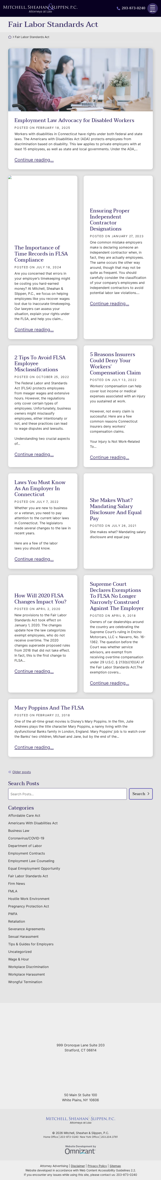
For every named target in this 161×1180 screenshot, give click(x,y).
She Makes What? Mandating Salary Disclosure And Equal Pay (116, 509)
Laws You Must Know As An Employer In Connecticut (40, 488)
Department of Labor (25, 846)
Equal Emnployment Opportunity (34, 868)
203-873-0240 (133, 8)
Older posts (21, 772)
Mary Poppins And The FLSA (49, 708)
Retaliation (16, 921)
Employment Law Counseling (31, 861)
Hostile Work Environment (28, 899)
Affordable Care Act (24, 815)
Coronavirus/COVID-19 (26, 838)
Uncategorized (20, 952)
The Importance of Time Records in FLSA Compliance (41, 254)
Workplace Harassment (26, 974)
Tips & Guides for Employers (30, 944)
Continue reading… (34, 159)
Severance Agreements (26, 929)
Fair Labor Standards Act (28, 876)
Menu (153, 11)
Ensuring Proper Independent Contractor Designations (110, 220)
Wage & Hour (18, 959)
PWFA (12, 914)
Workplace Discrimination (28, 967)
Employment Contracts (26, 853)
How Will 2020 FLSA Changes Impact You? (40, 598)
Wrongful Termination (25, 982)
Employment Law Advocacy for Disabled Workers (74, 120)
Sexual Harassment (23, 936)
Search (138, 794)
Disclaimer (78, 1166)
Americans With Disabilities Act (33, 823)
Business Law (18, 830)
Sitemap (115, 1166)
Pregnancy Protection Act (28, 906)
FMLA (12, 891)
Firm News (16, 883)
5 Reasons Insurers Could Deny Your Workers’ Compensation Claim (115, 363)
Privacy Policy (97, 1166)
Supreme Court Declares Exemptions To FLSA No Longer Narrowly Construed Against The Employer (117, 596)
